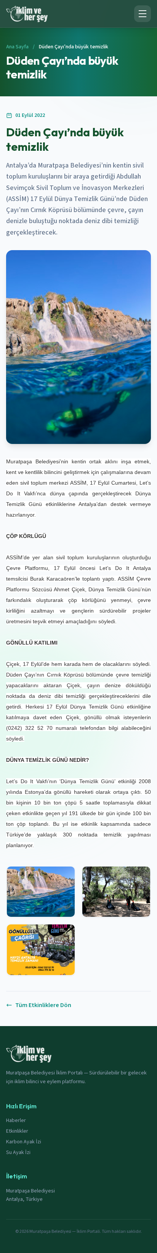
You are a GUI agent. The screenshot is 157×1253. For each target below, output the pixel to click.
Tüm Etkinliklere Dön (43, 1005)
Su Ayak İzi (18, 1152)
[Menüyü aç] (142, 13)
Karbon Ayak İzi (23, 1142)
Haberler (16, 1120)
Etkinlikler (17, 1131)
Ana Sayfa (17, 47)
